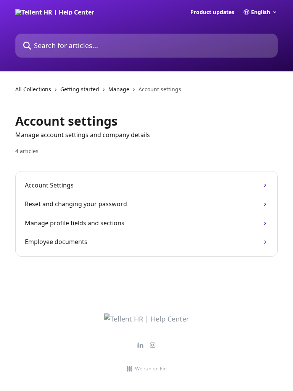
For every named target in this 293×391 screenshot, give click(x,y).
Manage (118, 89)
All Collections (33, 89)
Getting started (79, 89)
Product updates (212, 12)
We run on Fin (151, 368)
